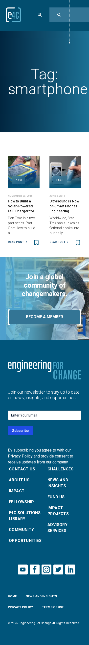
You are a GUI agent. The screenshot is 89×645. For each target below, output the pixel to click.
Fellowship (21, 501)
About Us (19, 480)
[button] (79, 14)
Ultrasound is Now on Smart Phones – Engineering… (64, 206)
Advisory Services (57, 527)
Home (12, 596)
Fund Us (56, 496)
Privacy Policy (20, 607)
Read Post (16, 242)
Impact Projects (58, 510)
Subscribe (20, 431)
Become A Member (44, 316)
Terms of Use (53, 607)
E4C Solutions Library (25, 515)
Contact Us (22, 469)
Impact (16, 491)
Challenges (60, 469)
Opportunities (25, 540)
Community (21, 529)
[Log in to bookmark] (36, 242)
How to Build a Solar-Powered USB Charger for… (22, 206)
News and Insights (57, 483)
